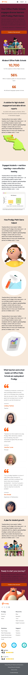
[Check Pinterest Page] (9, 607)
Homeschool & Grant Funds (6, 638)
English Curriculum (20, 623)
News (2, 618)
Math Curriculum (20, 620)
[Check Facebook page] (2, 607)
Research (18, 616)
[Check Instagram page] (6, 607)
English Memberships (6, 635)
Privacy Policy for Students (14, 667)
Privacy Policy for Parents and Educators (14, 664)
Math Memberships (6, 633)
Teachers (18, 633)
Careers (3, 616)
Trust (17, 618)
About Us (3, 614)
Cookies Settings (14, 672)
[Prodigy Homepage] (5, 604)
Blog (17, 614)
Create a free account (14, 32)
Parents (18, 630)
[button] (17, 2)
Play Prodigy (4, 630)
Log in (22, 1)
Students (18, 635)
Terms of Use (14, 669)
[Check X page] (4, 607)
